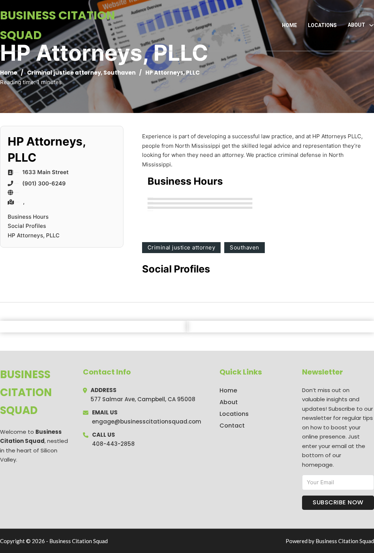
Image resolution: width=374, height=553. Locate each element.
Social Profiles (27, 225)
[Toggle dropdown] (371, 25)
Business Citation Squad (57, 25)
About (229, 402)
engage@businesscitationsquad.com (146, 421)
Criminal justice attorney (64, 72)
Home (289, 25)
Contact (232, 425)
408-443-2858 (113, 444)
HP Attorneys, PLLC (34, 235)
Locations (322, 25)
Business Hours (28, 216)
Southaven (119, 72)
